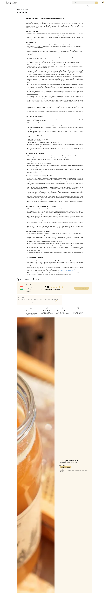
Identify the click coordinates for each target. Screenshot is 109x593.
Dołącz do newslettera (65, 467)
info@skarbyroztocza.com (32, 94)
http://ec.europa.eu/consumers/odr (67, 270)
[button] (96, 3)
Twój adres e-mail (62, 465)
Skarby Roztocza (20, 9)
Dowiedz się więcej (81, 288)
